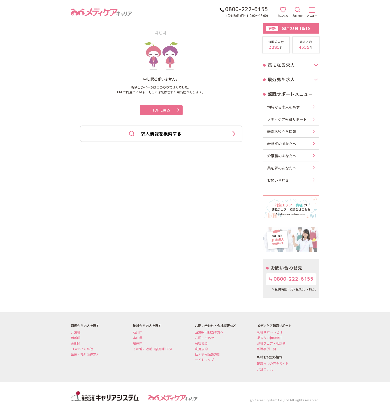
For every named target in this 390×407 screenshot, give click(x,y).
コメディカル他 (82, 348)
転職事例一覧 (266, 348)
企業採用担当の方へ (209, 332)
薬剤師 (75, 343)
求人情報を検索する (161, 134)
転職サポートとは (269, 332)
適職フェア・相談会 (271, 343)
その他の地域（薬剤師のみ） (153, 348)
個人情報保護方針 (207, 354)
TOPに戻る (161, 110)
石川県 (137, 332)
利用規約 (201, 348)
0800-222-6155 (292, 279)
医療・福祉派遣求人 (85, 354)
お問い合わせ (204, 337)
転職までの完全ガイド (273, 363)
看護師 (75, 337)
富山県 (137, 337)
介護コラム (265, 369)
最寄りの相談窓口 (269, 337)
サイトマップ (204, 359)
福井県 (137, 343)
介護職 (75, 332)
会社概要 (201, 343)
